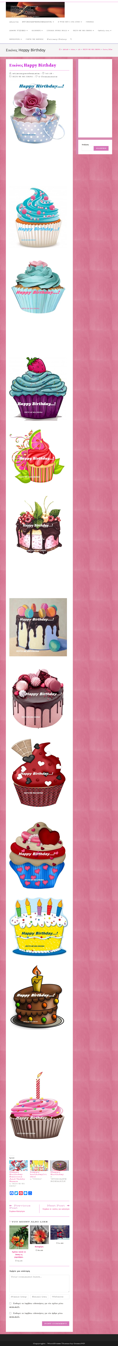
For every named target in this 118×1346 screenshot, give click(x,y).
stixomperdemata (26, 73)
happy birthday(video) (38, 1174)
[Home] (59, 49)
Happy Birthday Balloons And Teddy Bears (17, 1177)
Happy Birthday (57, 1173)
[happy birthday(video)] (39, 1165)
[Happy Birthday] (59, 1165)
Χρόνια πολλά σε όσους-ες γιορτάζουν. (19, 1254)
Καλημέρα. (39, 1246)
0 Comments (47, 76)
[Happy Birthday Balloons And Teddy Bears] (18, 1165)
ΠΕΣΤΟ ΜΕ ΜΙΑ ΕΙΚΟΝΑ (22, 76)
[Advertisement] (39, 168)
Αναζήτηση (85, 144)
